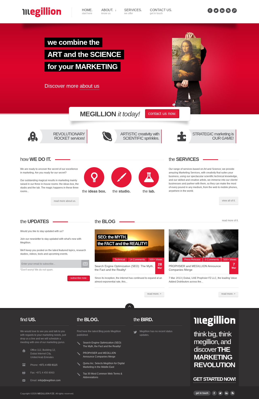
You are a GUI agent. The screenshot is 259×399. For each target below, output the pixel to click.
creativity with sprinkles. (139, 136)
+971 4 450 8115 (48, 365)
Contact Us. (161, 11)
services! (69, 136)
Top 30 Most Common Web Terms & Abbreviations (102, 375)
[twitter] (216, 12)
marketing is (213, 136)
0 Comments (212, 259)
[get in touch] (202, 395)
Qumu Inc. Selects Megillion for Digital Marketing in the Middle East (104, 365)
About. (107, 11)
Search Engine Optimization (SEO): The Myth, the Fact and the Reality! (102, 344)
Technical (120, 259)
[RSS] (228, 12)
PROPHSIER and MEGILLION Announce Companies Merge (99, 355)
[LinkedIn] (222, 12)
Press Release (192, 259)
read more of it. (230, 220)
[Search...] (234, 12)
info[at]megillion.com (49, 380)
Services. (133, 11)
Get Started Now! (214, 379)
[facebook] (210, 12)
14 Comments (137, 259)
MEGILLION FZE (45, 393)
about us (89, 86)
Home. (87, 11)
